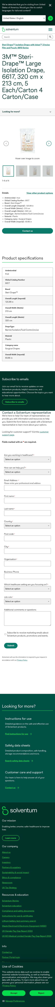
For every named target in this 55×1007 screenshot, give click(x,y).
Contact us (7, 952)
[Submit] (50, 37)
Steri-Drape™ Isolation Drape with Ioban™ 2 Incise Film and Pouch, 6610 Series (26, 46)
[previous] (6, 143)
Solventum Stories (10, 901)
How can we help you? (15, 468)
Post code (9, 534)
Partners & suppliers (11, 867)
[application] (27, 141)
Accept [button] (13, 993)
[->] (50, 18)
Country (8, 521)
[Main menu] (50, 29)
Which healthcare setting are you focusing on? (26, 584)
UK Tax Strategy (9, 887)
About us (6, 852)
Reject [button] (41, 993)
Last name (9, 509)
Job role (8, 597)
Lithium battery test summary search (19, 921)
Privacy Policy (9, 985)
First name (9, 496)
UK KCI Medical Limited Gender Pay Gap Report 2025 (26, 936)
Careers (5, 857)
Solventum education (11, 906)
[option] (27, 143)
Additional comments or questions (20, 610)
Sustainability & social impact (15, 872)
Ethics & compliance (11, 877)
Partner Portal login (11, 957)
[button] (13, 1001)
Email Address (11, 480)
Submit (10, 645)
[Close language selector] (50, 5)
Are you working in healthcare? (19, 455)
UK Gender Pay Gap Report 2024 (17, 931)
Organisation (10, 559)
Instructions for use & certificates (17, 916)
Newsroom (7, 882)
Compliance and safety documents (18, 911)
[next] (48, 143)
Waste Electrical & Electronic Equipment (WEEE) (24, 926)
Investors (6, 862)
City (6, 546)
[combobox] (27, 37)
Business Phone (11, 572)
